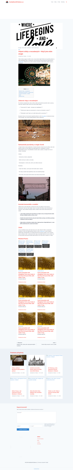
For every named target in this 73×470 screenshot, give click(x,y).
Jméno (19, 426)
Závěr (20, 94)
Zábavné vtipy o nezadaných (24, 91)
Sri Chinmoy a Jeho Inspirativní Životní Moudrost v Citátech (53, 369)
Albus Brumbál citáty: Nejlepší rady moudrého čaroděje (36, 392)
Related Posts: (21, 96)
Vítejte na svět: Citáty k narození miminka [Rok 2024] (54, 392)
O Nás (59, 1)
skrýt (27, 89)
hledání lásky (21, 61)
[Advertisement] (36, 11)
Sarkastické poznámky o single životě (26, 92)
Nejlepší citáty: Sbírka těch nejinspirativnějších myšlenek (26, 344)
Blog (19, 49)
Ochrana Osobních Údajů (43, 462)
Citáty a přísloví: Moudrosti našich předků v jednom (18, 369)
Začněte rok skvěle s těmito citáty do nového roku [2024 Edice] (36, 369)
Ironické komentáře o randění (24, 93)
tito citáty (44, 116)
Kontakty (63, 1)
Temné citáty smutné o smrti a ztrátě (48, 343)
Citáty (55, 1)
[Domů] (18, 47)
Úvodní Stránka (40, 438)
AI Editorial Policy (36, 468)
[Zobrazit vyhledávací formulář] (66, 2)
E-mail (32, 426)
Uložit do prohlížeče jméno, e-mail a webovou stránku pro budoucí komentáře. (49, 424)
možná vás (42, 231)
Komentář (19, 412)
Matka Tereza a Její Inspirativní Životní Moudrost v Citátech (17, 392)
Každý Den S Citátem (22, 56)
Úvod (52, 1)
